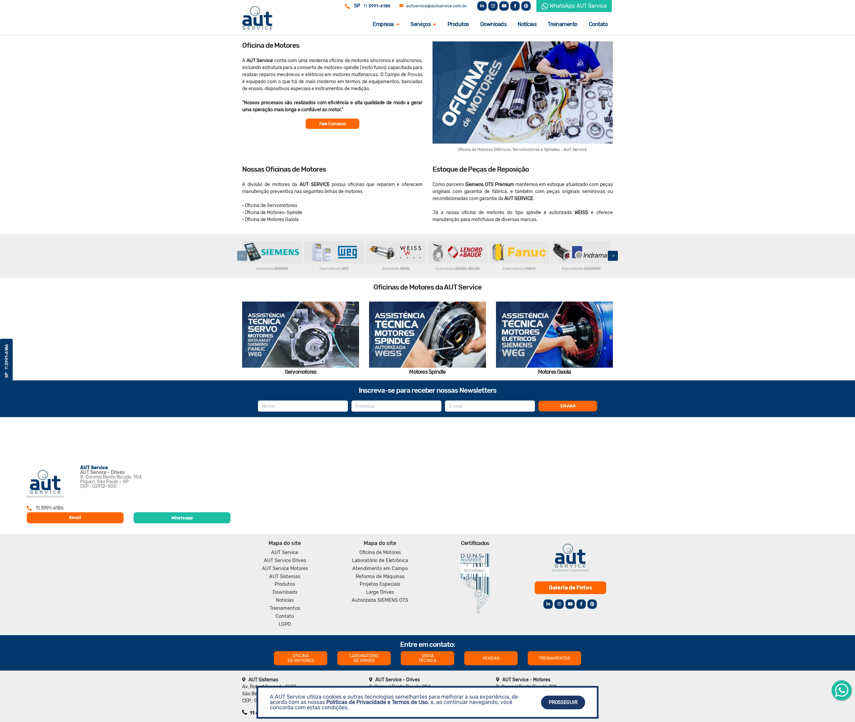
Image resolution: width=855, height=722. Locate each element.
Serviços (420, 24)
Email (75, 517)
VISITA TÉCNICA (427, 658)
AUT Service (284, 552)
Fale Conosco (332, 123)
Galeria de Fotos (570, 587)
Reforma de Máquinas (380, 576)
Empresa (383, 24)
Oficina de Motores (380, 552)
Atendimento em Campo (380, 568)
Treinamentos (285, 608)
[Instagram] (493, 6)
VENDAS (491, 658)
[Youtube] (504, 6)
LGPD (285, 624)
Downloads (493, 24)
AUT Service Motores (285, 568)
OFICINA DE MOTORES (301, 658)
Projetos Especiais (380, 584)
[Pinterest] (526, 6)
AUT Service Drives (285, 560)
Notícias (527, 24)
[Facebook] (515, 6)
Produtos (458, 24)
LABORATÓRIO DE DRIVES (364, 658)
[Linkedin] (482, 6)
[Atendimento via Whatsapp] (842, 690)
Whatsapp (182, 517)
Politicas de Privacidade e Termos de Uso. (377, 702)
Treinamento (562, 24)
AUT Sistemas (284, 576)
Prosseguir (563, 702)
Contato (598, 24)
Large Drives (380, 592)
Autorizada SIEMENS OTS (380, 600)
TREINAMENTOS (554, 658)
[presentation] (242, 256)
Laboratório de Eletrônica (380, 560)
